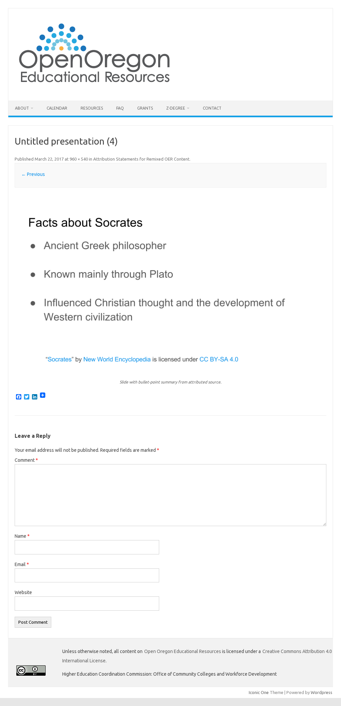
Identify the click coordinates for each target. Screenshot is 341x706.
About (22, 108)
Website (23, 592)
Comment (26, 460)
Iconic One (259, 692)
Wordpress (321, 692)
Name (22, 536)
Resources (92, 108)
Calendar (57, 108)
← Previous (33, 174)
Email (22, 564)
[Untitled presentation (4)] (170, 284)
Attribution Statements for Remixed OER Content (141, 159)
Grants (145, 108)
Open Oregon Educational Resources (182, 651)
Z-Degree (175, 108)
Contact (212, 108)
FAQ (120, 108)
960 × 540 (79, 159)
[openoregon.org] (94, 89)
